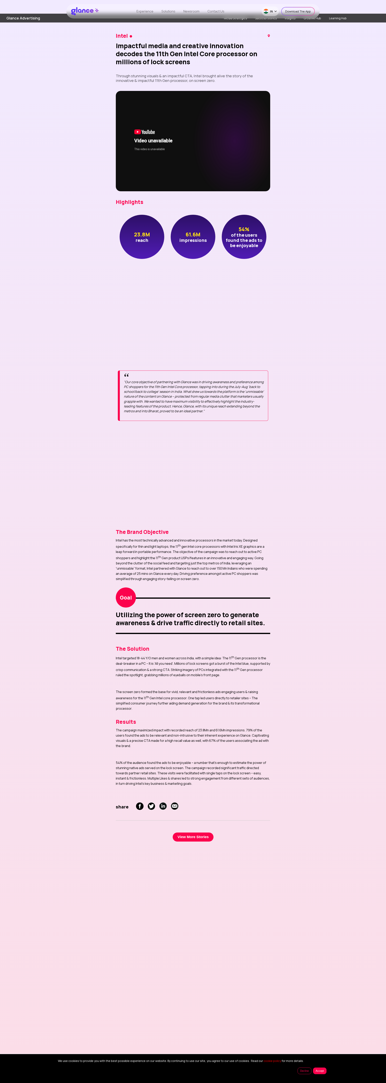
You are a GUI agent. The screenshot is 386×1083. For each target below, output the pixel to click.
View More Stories (193, 837)
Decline (304, 1070)
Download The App (298, 11)
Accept (320, 1070)
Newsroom (191, 11)
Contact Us (215, 11)
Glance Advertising (23, 18)
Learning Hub (338, 18)
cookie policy (272, 1061)
